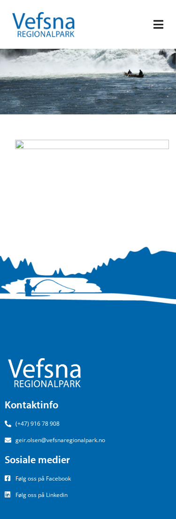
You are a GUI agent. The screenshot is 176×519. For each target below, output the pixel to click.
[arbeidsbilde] (92, 178)
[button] (158, 24)
